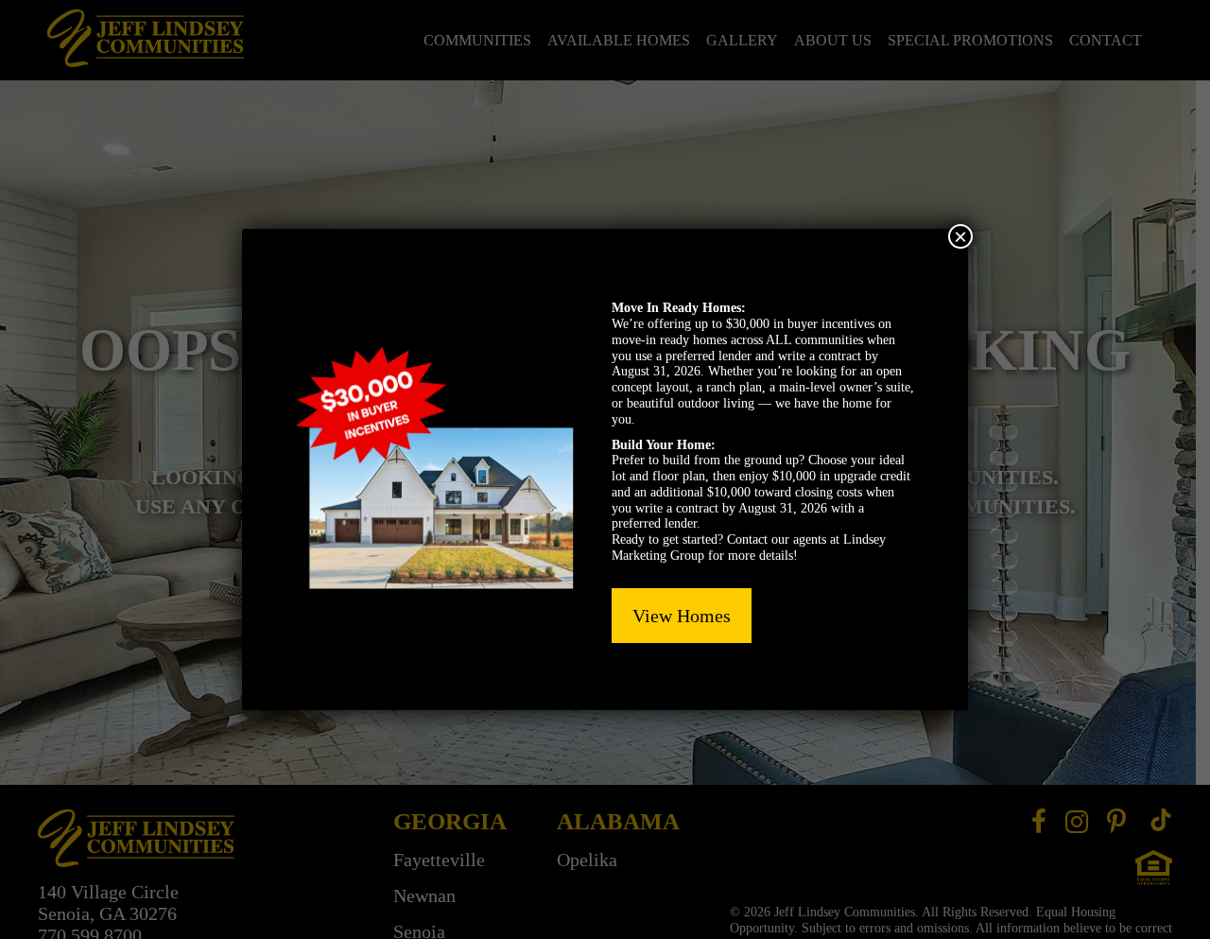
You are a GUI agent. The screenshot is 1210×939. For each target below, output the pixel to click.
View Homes (681, 615)
